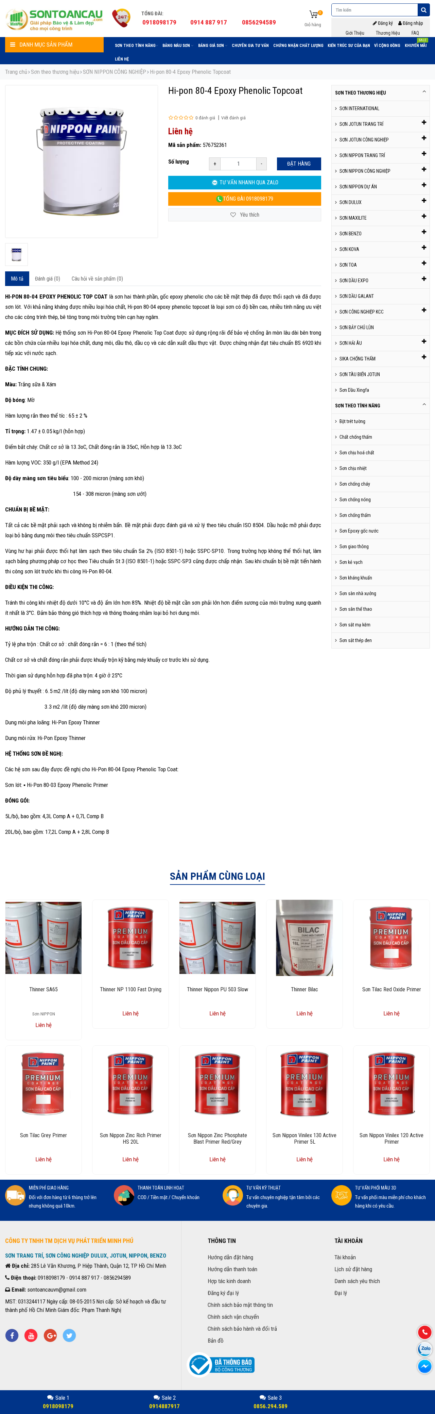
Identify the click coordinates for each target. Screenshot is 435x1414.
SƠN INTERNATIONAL (359, 108)
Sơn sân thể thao (356, 609)
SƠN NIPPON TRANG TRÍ (362, 155)
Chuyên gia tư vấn (250, 45)
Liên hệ (122, 59)
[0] (313, 14)
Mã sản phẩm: (184, 144)
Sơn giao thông (354, 546)
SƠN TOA (348, 265)
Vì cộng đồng (387, 45)
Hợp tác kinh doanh (229, 1281)
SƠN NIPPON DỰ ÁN (358, 186)
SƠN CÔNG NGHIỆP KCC (362, 312)
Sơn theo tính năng (135, 45)
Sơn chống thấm (355, 515)
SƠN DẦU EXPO (354, 280)
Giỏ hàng (312, 24)
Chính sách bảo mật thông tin (240, 1304)
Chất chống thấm (356, 437)
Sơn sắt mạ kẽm (355, 624)
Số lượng (178, 161)
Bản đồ (216, 1340)
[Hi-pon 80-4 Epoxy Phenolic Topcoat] (16, 254)
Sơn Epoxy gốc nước (359, 531)
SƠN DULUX (351, 202)
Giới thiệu (355, 33)
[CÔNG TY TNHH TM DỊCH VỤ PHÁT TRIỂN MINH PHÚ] (54, 18)
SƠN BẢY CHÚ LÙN (357, 327)
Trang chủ (16, 71)
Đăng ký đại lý (223, 1293)
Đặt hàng (299, 164)
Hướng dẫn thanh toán (232, 1269)
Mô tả (17, 278)
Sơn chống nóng (355, 499)
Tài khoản (345, 1257)
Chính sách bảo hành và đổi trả (242, 1328)
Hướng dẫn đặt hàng (230, 1257)
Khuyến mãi (416, 44)
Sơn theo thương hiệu (55, 71)
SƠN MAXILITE (353, 218)
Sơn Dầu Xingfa (354, 390)
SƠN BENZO (351, 233)
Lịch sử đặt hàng (353, 1269)
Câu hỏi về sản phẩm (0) (97, 278)
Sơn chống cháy (355, 484)
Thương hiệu (388, 33)
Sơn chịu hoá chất (357, 452)
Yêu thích (249, 215)
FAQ (415, 33)
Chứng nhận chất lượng (298, 45)
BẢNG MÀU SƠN (176, 45)
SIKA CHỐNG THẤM (358, 358)
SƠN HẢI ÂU (351, 343)
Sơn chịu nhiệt (353, 468)
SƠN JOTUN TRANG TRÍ (361, 124)
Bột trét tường (352, 421)
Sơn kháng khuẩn (356, 577)
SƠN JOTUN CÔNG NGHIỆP (364, 139)
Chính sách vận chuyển (233, 1316)
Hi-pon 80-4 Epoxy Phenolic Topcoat (190, 71)
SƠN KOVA (349, 249)
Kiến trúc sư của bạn (349, 45)
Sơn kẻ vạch (351, 562)
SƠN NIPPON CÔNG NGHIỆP (114, 71)
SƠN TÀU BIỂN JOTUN (360, 374)
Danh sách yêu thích (357, 1281)
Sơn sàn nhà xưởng (358, 593)
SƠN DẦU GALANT (357, 296)
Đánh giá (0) (47, 278)
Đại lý (340, 1293)
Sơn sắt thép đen (356, 640)
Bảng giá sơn (211, 45)
